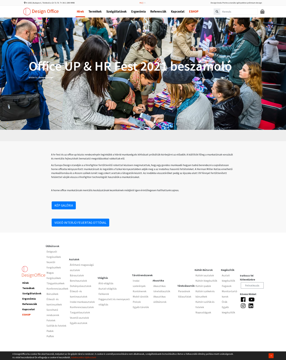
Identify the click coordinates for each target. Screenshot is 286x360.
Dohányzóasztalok (80, 286)
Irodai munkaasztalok (82, 301)
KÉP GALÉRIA (63, 205)
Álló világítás (105, 283)
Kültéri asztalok (204, 275)
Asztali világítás (107, 288)
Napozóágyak (203, 312)
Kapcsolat (177, 11)
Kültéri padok (203, 286)
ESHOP (193, 11)
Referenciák (158, 11)
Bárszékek (52, 294)
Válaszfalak (184, 296)
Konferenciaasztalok (82, 307)
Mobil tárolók (140, 296)
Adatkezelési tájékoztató (83, 357)
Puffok (50, 336)
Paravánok (184, 291)
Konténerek (139, 291)
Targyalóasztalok (80, 312)
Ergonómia (138, 11)
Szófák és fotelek (56, 325)
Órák (224, 301)
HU (141, 2)
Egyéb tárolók (141, 307)
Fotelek (51, 320)
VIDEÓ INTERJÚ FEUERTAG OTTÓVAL (80, 222)
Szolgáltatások (116, 11)
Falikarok (103, 294)
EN (144, 2)
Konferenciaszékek (57, 288)
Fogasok (226, 286)
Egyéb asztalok (78, 323)
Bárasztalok (77, 275)
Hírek (80, 11)
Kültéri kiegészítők (206, 280)
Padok (50, 331)
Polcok (137, 301)
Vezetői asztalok (79, 317)
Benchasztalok (78, 280)
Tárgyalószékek (55, 283)
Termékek (95, 11)
